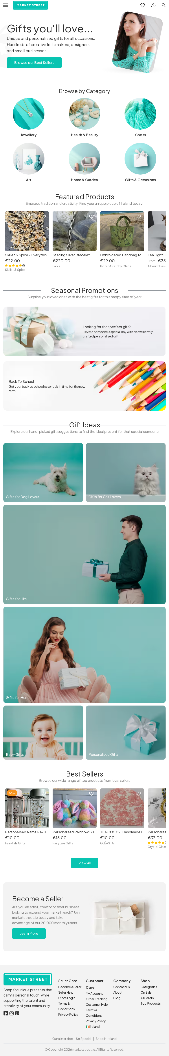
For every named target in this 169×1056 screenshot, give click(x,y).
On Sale (146, 992)
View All (85, 862)
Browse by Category (84, 91)
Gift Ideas (84, 425)
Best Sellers (84, 774)
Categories (149, 987)
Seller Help (65, 992)
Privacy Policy (68, 1014)
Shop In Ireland (106, 1039)
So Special (83, 1039)
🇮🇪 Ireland (93, 1026)
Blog (116, 998)
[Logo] (30, 5)
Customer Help (97, 1004)
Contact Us (121, 987)
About (118, 992)
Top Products (151, 1003)
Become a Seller (69, 987)
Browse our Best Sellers (34, 62)
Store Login (66, 998)
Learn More (29, 933)
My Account (94, 993)
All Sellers (147, 998)
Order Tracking (96, 999)
